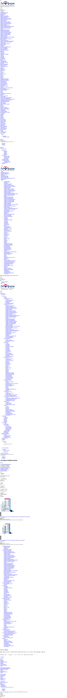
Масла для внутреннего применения (9, 572)
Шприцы (5, 611)
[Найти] (1, 8)
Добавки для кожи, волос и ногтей (9, 560)
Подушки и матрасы (7, 623)
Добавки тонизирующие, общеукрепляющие (11, 570)
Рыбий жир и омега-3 (7, 558)
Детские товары (6, 630)
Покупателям (6, 424)
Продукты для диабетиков (8, 641)
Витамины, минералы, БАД (10, 305)
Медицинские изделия (9, 358)
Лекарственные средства (14, 275)
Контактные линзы (7, 615)
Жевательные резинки (7, 571)
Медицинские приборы (7, 597)
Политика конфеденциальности (5, 668)
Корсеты (5, 628)
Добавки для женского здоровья (9, 555)
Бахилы (5, 606)
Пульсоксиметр (6, 591)
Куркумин (5, 579)
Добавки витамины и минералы (9, 551)
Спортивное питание (7, 644)
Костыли (5, 625)
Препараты (5, 548)
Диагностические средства (8, 612)
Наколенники (6, 627)
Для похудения (6, 646)
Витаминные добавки (7, 553)
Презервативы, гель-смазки (8, 613)
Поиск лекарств (2, 679)
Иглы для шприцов (7, 614)
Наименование (2, 681)
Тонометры (6, 589)
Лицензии (2, 662)
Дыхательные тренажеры (8, 595)
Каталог (5, 297)
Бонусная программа (3, 665)
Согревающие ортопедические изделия (10, 621)
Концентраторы (6, 618)
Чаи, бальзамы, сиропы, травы (8, 645)
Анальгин (4, 275)
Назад (6, 296)
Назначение (2, 684)
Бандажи (5, 620)
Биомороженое (6, 643)
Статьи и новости (3, 664)
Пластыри (5, 610)
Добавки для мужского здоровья (9, 566)
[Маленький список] (0, 472)
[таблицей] (2, 471)
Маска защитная (6, 603)
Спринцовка (6, 605)
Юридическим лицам (7, 435)
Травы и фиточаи (6, 636)
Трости (5, 624)
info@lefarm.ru (3, 140)
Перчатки (5, 602)
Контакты (1, 660)
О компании (6, 417)
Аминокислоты (6, 578)
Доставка (1, 676)
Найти (1, 693)
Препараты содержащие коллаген (9, 580)
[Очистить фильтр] (1, 495)
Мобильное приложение (4, 669)
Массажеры (6, 596)
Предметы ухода (6, 599)
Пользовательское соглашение (5, 667)
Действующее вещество (4, 682)
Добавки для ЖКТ (7, 554)
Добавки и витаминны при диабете (9, 575)
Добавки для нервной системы (9, 557)
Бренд (1, 683)
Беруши (5, 609)
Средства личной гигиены (8, 583)
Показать (2, 496)
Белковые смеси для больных (8, 642)
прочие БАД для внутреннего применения (10, 574)
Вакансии (1, 663)
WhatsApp (3, 144)
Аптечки (5, 600)
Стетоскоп (5, 588)
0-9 (3, 651)
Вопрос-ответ (2, 675)
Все (1, 651)
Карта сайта (2, 670)
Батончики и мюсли (7, 640)
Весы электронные (7, 594)
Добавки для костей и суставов (9, 561)
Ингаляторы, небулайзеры (8, 587)
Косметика (5, 584)
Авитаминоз (8, 275)
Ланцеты (5, 593)
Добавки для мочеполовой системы (9, 565)
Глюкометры (6, 586)
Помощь (1, 672)
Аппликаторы (6, 601)
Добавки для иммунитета (8, 573)
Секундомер (6, 590)
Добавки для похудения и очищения (9, 556)
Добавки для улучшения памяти (9, 567)
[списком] (1, 471)
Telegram (3, 457)
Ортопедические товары (9, 381)
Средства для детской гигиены (9, 631)
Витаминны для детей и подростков (9, 552)
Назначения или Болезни (8, 549)
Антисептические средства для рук (9, 633)
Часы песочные (6, 592)
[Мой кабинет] (0, 290)
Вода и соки (6, 639)
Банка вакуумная (6, 607)
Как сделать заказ (8, 426)
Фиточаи (5, 562)
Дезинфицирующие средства (8, 634)
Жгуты (5, 604)
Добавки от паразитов (7, 569)
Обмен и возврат (3, 678)
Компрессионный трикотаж (8, 622)
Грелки (5, 608)
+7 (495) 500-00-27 (3, 131)
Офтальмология (6, 547)
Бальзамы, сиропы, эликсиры (8, 563)
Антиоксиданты (6, 576)
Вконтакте (3, 143)
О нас (1, 659)
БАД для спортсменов (7, 581)
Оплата (1, 677)
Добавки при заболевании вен (8, 564)
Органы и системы (7, 546)
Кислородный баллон (7, 616)
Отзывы (1, 658)
